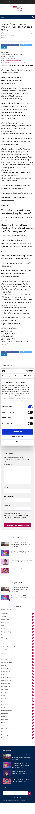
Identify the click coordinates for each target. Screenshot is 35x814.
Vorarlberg (4, 735)
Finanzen (4, 635)
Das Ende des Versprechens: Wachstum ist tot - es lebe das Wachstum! (20, 544)
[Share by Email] (4, 47)
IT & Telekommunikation (9, 650)
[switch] (30, 412)
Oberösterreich (6, 683)
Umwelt (3, 732)
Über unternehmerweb (8, 729)
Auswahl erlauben (17, 436)
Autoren (3, 616)
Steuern (3, 723)
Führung (4, 638)
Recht (3, 701)
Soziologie (4, 713)
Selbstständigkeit (6, 710)
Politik (3, 695)
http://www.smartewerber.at (16, 63)
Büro (2, 625)
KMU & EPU (5, 659)
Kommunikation (6, 662)
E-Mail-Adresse (10, 496)
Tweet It (26, 45)
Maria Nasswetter (9, 33)
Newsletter (29, 1)
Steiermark (4, 719)
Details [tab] (17, 376)
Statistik (4, 716)
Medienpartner (6, 671)
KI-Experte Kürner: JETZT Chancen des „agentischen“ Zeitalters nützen (20, 765)
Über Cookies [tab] (28, 376)
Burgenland (5, 623)
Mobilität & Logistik (7, 677)
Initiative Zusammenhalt (9, 647)
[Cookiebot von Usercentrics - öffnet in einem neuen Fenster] (25, 371)
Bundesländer (5, 619)
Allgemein (4, 613)
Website (7, 505)
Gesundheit (5, 641)
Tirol (2, 726)
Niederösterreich (6, 680)
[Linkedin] (20, 798)
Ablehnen (18, 442)
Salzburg (4, 707)
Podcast (3, 692)
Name (6, 487)
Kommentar (9, 464)
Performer (4, 689)
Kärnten (3, 653)
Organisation (5, 686)
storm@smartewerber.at (13, 60)
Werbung (21, 1)
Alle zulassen (17, 431)
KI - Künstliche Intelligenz (9, 656)
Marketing (4, 668)
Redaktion (4, 704)
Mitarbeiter (4, 674)
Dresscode (4, 629)
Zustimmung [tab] (6, 376)
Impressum (15, 1)
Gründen (4, 644)
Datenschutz (7, 1)
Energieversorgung (7, 632)
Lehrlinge (4, 665)
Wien (3, 738)
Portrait (3, 698)
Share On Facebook (11, 45)
